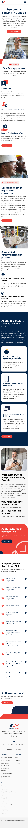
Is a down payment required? (9, 614)
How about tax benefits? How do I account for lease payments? (12, 664)
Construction (4, 789)
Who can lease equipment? (8, 580)
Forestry (3, 813)
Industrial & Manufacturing (8, 792)
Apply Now (7, 146)
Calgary (17, 760)
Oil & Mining (4, 810)
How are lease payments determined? (11, 623)
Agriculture (4, 795)
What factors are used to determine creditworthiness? (11, 644)
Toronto (17, 757)
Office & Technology (6, 804)
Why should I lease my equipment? (10, 589)
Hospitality (4, 807)
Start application (14, 31)
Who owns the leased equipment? (10, 598)
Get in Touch (7, 703)
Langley (17, 763)
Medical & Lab (5, 798)
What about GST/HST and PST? (11, 654)
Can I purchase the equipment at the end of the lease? (11, 633)
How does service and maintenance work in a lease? (10, 675)
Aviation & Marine (6, 801)
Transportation (5, 786)
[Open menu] (25, 2)
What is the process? (10, 606)
